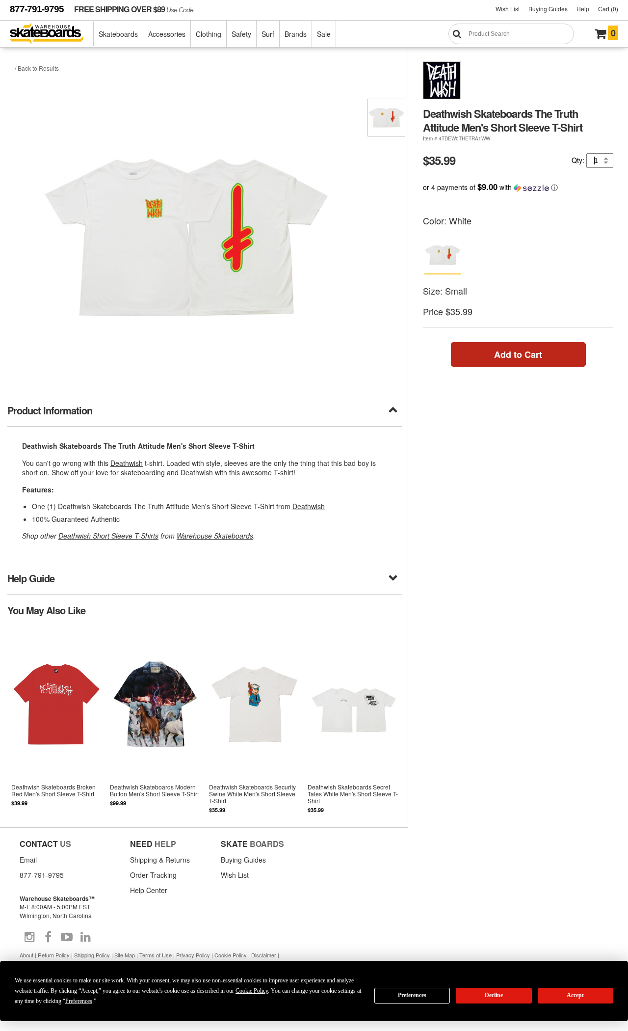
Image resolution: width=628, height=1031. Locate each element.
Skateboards (118, 34)
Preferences (412, 995)
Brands (296, 34)
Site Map (124, 955)
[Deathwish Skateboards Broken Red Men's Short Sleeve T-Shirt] (56, 720)
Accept (575, 995)
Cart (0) (608, 8)
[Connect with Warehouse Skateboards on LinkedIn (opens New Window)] (85, 937)
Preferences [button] (78, 1001)
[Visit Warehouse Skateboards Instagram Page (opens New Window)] (29, 937)
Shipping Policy (92, 955)
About (26, 955)
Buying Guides (548, 8)
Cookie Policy (230, 955)
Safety (241, 34)
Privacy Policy (193, 955)
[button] (518, 187)
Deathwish (126, 463)
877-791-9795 (37, 9)
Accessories (166, 34)
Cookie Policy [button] (252, 990)
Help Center (148, 890)
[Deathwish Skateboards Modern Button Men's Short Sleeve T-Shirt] (155, 720)
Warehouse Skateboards (215, 536)
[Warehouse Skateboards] (52, 34)
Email (28, 860)
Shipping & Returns (160, 860)
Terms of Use (155, 955)
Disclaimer (263, 955)
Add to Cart (518, 354)
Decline (494, 995)
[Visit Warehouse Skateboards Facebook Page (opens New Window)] (48, 937)
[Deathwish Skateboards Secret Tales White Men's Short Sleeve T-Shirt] (353, 720)
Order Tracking (153, 875)
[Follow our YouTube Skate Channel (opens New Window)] (66, 937)
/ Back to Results (37, 68)
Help (582, 8)
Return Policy (54, 955)
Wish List (508, 8)
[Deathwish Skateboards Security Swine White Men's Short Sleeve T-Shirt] (254, 720)
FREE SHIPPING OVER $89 (133, 9)
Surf (268, 34)
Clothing (208, 34)
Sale (324, 34)
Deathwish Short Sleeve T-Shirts (108, 536)
